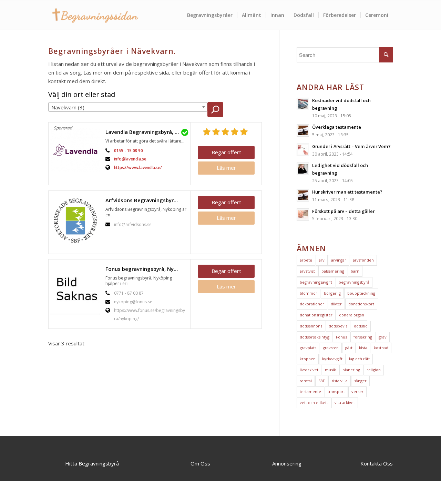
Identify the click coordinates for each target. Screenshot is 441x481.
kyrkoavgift (332, 358)
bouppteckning (361, 293)
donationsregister (316, 314)
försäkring (362, 337)
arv (322, 260)
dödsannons (311, 325)
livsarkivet (309, 369)
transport (336, 391)
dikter (336, 303)
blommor (308, 293)
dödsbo (361, 325)
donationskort (361, 303)
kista (363, 347)
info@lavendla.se (130, 159)
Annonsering (286, 463)
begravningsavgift (316, 282)
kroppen (308, 358)
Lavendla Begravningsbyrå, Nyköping (146, 131)
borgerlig (332, 293)
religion (374, 369)
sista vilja (339, 380)
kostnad (381, 347)
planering (351, 369)
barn (355, 271)
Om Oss (200, 463)
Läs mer (226, 167)
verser (357, 391)
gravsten (331, 347)
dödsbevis (338, 325)
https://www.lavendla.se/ (138, 167)
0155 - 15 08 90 (128, 151)
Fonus (341, 337)
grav (383, 337)
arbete (306, 260)
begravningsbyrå (354, 282)
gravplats (308, 347)
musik (330, 369)
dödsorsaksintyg (314, 337)
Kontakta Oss (376, 463)
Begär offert (226, 152)
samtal (306, 380)
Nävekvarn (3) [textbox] (67, 107)
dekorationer (312, 303)
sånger (360, 380)
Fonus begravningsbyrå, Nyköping (146, 268)
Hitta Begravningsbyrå (92, 463)
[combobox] (127, 107)
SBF (321, 380)
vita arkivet (345, 402)
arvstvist (307, 271)
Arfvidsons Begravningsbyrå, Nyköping (146, 200)
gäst (348, 347)
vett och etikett (314, 402)
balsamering (332, 271)
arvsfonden (363, 260)
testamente (310, 391)
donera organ (351, 314)
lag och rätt (359, 358)
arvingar (338, 260)
